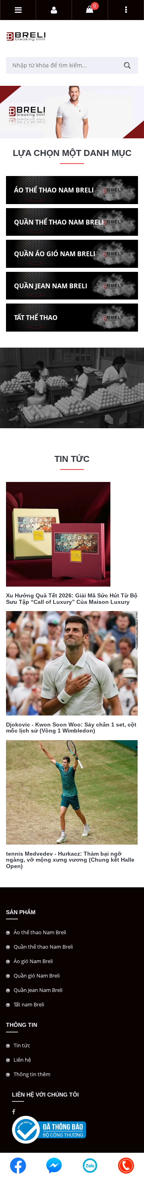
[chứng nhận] (49, 1129)
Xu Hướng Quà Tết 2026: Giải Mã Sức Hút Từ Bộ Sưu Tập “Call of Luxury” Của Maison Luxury (72, 598)
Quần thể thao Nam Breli (43, 946)
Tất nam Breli (29, 1004)
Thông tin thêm (32, 1074)
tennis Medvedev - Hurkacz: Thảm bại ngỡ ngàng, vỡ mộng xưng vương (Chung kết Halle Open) (70, 859)
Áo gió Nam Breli (33, 961)
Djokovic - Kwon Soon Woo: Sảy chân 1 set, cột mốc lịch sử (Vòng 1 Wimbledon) (71, 727)
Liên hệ (22, 1059)
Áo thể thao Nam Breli (40, 932)
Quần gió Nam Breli (37, 975)
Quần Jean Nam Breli (38, 990)
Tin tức (22, 1045)
